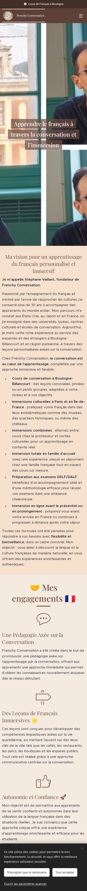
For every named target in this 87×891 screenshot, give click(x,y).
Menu (81, 16)
